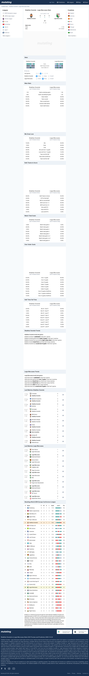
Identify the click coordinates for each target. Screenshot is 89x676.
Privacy (73, 673)
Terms (68, 673)
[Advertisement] (45, 43)
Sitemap (79, 673)
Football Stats (4, 6)
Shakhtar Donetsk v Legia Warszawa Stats (19, 6)
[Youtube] (14, 668)
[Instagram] (10, 668)
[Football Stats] (6, 2)
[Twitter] (6, 668)
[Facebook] (2, 668)
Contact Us (85, 673)
